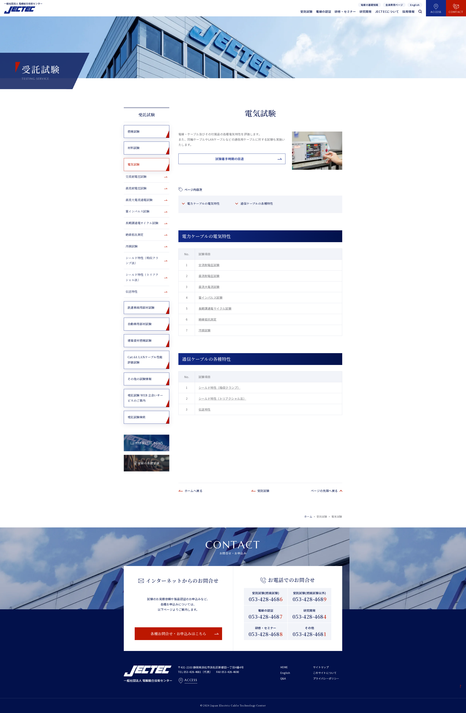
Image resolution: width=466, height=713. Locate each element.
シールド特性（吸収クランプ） (219, 387)
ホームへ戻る (193, 490)
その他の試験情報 (139, 379)
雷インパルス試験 (210, 297)
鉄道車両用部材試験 (141, 307)
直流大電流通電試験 (139, 200)
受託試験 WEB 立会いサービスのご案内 (145, 398)
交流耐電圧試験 (209, 265)
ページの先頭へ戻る (324, 490)
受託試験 (146, 114)
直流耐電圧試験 (209, 276)
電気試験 (134, 164)
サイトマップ (321, 667)
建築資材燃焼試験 (139, 340)
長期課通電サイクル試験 (215, 308)
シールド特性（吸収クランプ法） (142, 260)
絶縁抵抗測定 (207, 319)
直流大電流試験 (209, 287)
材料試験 (134, 148)
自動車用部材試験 (139, 324)
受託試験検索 (136, 417)
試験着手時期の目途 (229, 158)
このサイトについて (325, 673)
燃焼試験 (134, 131)
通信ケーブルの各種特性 (256, 203)
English (285, 673)
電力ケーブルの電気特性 (203, 203)
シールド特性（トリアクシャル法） (222, 398)
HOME (284, 667)
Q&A (283, 678)
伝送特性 (205, 409)
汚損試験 (205, 330)
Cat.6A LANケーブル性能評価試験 (145, 359)
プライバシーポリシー (326, 678)
